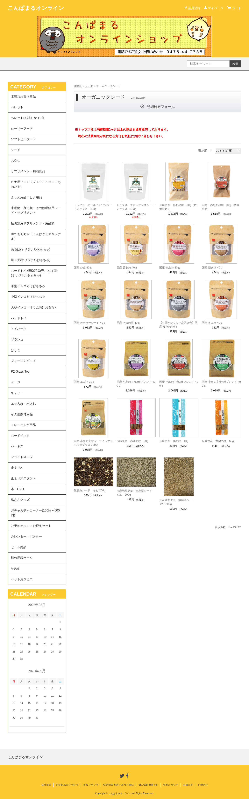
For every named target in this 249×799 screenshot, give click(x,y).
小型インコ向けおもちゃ (28, 286)
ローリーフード (22, 128)
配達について (91, 784)
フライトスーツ (22, 457)
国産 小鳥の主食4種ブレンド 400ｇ (221, 383)
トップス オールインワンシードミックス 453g (93, 206)
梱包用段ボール (22, 557)
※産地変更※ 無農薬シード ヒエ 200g (136, 492)
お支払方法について (67, 784)
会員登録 (194, 8)
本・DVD (17, 489)
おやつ (15, 160)
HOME (78, 86)
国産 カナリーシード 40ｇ (90, 322)
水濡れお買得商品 (23, 96)
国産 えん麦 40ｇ (212, 322)
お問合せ (203, 784)
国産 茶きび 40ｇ (212, 267)
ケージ (15, 382)
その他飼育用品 (22, 414)
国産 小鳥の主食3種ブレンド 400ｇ (178, 383)
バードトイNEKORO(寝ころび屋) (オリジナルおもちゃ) (36, 273)
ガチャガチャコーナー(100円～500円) (35, 513)
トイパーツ (18, 328)
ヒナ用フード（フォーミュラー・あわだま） (36, 184)
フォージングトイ (23, 360)
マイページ (215, 8)
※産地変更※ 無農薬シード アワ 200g (178, 501)
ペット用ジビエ (22, 579)
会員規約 (188, 784)
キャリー (17, 393)
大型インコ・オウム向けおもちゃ (34, 307)
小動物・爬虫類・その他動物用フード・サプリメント (36, 210)
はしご (15, 350)
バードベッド (20, 435)
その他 (15, 568)
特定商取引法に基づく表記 (118, 784)
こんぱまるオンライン (36, 8)
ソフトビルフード (23, 139)
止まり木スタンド (23, 478)
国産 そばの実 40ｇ (128, 322)
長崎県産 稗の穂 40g (174, 441)
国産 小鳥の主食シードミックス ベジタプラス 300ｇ (93, 442)
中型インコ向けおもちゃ (28, 296)
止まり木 (17, 467)
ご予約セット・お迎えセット (31, 525)
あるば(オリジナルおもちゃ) (30, 249)
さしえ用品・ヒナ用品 (26, 197)
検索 (235, 63)
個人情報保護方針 (148, 784)
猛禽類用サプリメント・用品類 (32, 223)
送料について (170, 784)
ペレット (17, 107)
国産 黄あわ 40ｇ (127, 267)
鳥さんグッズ (20, 499)
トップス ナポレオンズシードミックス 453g (136, 206)
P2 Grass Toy (20, 371)
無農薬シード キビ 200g (89, 490)
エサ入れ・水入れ (23, 403)
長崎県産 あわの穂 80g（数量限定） (178, 206)
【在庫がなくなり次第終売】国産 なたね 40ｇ (178, 324)
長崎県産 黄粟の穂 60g (218, 441)
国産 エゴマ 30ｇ (84, 381)
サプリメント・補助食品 (28, 171)
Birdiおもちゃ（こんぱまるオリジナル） (36, 236)
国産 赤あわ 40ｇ (169, 267)
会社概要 (46, 784)
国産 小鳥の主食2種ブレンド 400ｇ (136, 383)
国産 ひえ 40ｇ (83, 267)
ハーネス (17, 446)
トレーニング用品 (23, 425)
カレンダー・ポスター (26, 536)
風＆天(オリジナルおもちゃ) (30, 260)
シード (89, 86)
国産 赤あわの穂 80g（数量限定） (220, 206)
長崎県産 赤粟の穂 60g (132, 441)
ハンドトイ (18, 318)
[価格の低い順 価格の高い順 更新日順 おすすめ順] (228, 150)
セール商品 (18, 547)
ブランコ (17, 339)
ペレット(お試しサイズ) (27, 117)
